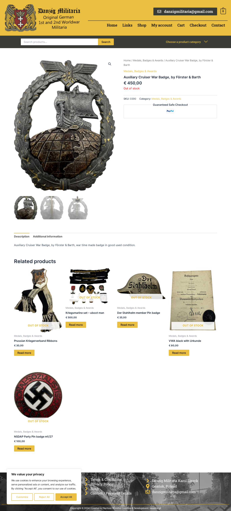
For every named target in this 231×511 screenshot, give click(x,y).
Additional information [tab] (47, 236)
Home (112, 25)
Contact (218, 25)
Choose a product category (183, 42)
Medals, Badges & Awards (148, 60)
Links (127, 25)
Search (105, 42)
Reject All (44, 496)
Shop (141, 25)
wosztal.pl (155, 508)
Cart (181, 25)
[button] (110, 64)
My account (161, 25)
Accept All (66, 496)
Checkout (198, 25)
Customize (22, 496)
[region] (44, 486)
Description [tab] (21, 236)
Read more (24, 352)
